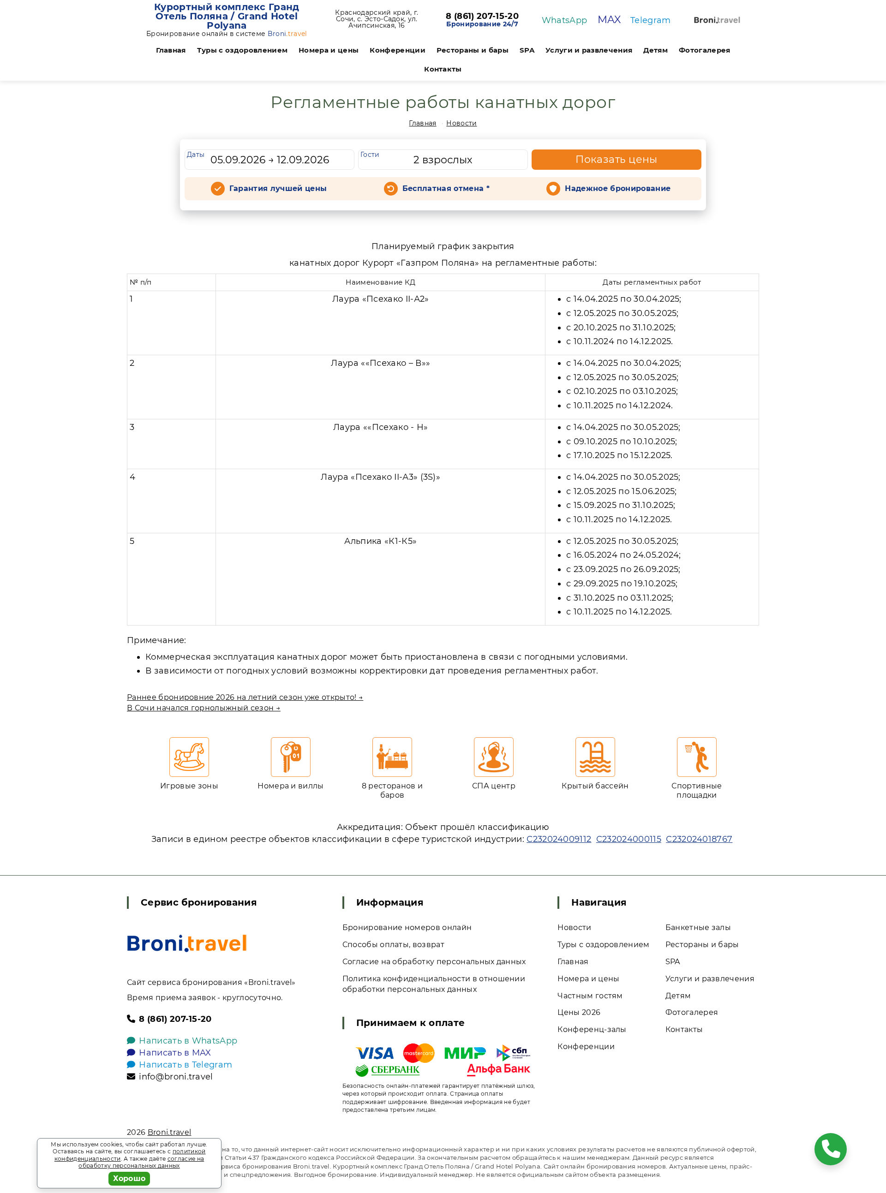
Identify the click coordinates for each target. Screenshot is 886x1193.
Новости (461, 123)
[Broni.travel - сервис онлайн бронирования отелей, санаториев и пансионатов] (187, 943)
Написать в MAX (175, 1053)
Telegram (650, 20)
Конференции (397, 50)
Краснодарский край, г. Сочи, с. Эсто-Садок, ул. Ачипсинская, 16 (376, 19)
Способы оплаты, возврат (393, 944)
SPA (527, 50)
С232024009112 (559, 839)
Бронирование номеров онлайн (407, 927)
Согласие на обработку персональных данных (434, 961)
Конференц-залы (591, 1029)
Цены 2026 (578, 1012)
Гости (370, 154)
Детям (655, 50)
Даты (195, 154)
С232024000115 (628, 839)
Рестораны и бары (473, 50)
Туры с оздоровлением (242, 50)
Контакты (443, 69)
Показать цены (616, 159)
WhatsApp (564, 20)
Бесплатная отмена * (446, 188)
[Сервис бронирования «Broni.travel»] (717, 20)
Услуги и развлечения (588, 50)
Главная (171, 50)
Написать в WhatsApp (188, 1041)
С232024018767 (699, 839)
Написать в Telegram (185, 1065)
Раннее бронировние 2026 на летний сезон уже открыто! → (245, 697)
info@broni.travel (176, 1077)
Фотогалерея (704, 50)
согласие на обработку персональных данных (141, 1162)
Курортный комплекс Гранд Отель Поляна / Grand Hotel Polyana (226, 16)
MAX (609, 19)
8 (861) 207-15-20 (482, 16)
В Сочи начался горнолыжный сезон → (204, 708)
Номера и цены (329, 50)
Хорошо (129, 1178)
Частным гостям (590, 995)
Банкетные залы (698, 927)
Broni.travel (170, 1132)
